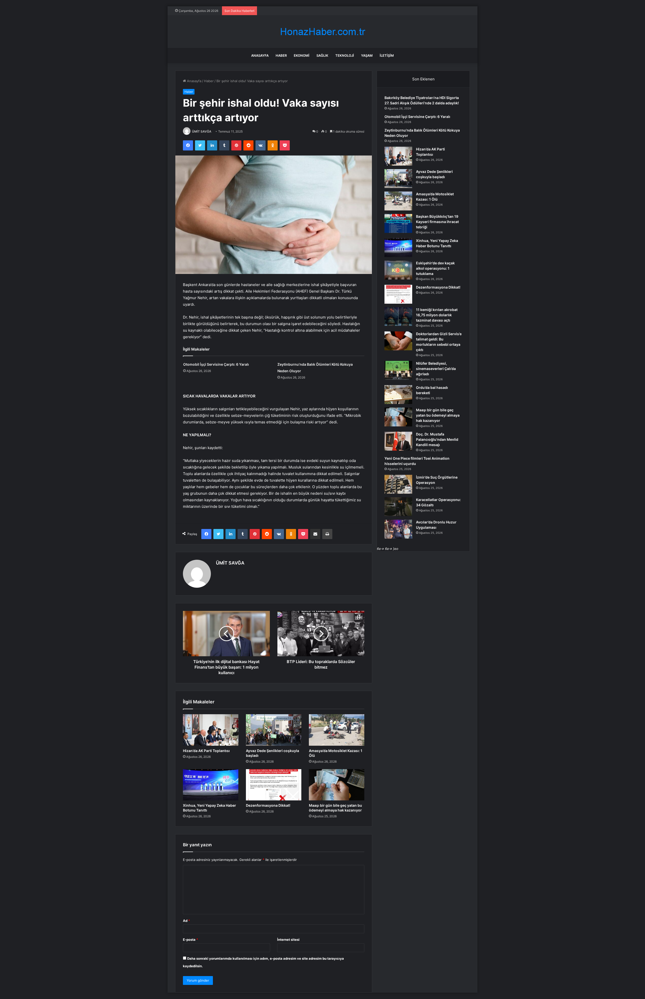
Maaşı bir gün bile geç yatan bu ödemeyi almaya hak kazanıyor (438, 415)
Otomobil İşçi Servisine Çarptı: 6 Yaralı (216, 364)
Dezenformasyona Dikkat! (268, 805)
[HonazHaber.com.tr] (322, 31)
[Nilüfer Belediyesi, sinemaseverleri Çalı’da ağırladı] (398, 370)
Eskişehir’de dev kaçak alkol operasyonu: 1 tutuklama (435, 268)
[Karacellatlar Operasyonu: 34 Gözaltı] (398, 506)
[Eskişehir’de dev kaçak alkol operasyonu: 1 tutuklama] (398, 270)
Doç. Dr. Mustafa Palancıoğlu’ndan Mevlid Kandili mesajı (437, 439)
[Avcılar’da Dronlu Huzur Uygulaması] (398, 529)
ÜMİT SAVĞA (201, 131)
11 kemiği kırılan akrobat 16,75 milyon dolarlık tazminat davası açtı (437, 314)
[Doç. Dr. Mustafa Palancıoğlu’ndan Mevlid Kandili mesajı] (398, 441)
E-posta (190, 940)
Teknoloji (344, 55)
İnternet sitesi (288, 940)
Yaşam (367, 55)
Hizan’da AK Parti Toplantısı (206, 750)
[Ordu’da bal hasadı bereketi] (398, 394)
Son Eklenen (423, 79)
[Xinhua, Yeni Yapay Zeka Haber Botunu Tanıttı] (210, 784)
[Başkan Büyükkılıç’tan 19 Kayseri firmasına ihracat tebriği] (398, 223)
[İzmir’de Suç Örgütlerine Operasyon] (398, 484)
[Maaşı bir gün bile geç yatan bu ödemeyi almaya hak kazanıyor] (336, 784)
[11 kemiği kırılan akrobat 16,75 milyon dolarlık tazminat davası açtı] (398, 316)
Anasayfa (260, 55)
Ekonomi (301, 55)
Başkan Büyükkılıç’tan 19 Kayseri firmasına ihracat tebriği (437, 221)
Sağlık (322, 55)
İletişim (387, 55)
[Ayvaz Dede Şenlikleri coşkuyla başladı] (273, 729)
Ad (186, 921)
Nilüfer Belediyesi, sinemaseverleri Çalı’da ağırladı (436, 368)
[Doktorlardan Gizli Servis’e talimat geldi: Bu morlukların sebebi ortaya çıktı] (398, 340)
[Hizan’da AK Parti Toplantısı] (210, 729)
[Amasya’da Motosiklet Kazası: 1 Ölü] (336, 729)
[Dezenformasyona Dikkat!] (273, 784)
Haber (281, 55)
